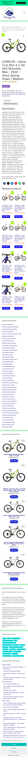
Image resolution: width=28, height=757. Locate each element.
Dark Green (5, 647)
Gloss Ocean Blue (6, 653)
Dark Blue (22, 644)
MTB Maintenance (7, 681)
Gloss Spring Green (7, 655)
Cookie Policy (10, 755)
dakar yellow (16, 644)
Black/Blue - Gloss (16, 638)
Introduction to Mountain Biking (11, 671)
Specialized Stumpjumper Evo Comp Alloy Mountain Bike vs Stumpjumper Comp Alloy (14, 737)
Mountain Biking (6, 664)
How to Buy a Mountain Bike (11, 707)
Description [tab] (7, 100)
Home (3, 27)
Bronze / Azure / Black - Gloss (9, 642)
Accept (14, 744)
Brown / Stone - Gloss (7, 644)
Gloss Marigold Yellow (7, 651)
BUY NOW (6, 86)
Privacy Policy (16, 755)
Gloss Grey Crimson (21, 649)
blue (16, 640)
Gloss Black (5, 649)
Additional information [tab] (10, 103)
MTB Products (6, 700)
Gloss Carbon (12, 649)
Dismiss (14, 748)
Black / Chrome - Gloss (8, 640)
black (9, 638)
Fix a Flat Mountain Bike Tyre (11, 684)
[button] (23, 36)
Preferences (14, 752)
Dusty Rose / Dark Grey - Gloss (16, 647)
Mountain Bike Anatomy (9, 690)
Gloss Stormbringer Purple (18, 655)
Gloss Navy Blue (17, 651)
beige (4, 638)
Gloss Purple (14, 653)
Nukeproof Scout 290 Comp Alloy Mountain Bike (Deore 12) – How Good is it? (14, 719)
